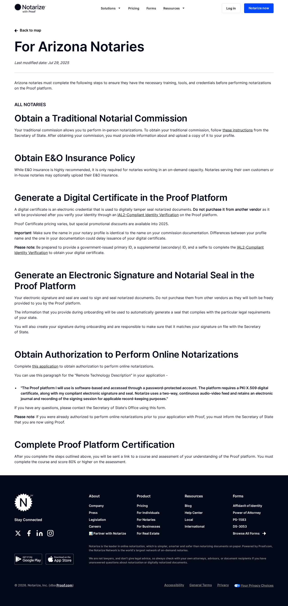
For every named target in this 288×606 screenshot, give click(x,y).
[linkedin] (39, 533)
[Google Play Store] (28, 559)
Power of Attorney (247, 513)
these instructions (238, 130)
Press (93, 513)
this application (45, 366)
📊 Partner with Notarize (107, 533)
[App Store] (59, 559)
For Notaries (146, 519)
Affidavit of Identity (247, 506)
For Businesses (148, 526)
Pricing (133, 8)
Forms (151, 8)
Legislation (97, 519)
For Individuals (148, 513)
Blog (188, 506)
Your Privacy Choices (257, 585)
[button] (111, 8)
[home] (41, 8)
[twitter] (18, 533)
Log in (231, 8)
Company (96, 506)
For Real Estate (148, 533)
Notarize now (259, 8)
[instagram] (50, 533)
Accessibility (174, 585)
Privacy (223, 585)
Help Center (194, 513)
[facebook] (28, 533)
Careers (95, 526)
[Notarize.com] (23, 502)
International (195, 526)
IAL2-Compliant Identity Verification (148, 215)
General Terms (200, 585)
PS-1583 (239, 519)
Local (189, 519)
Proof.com (64, 585)
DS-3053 (240, 526)
